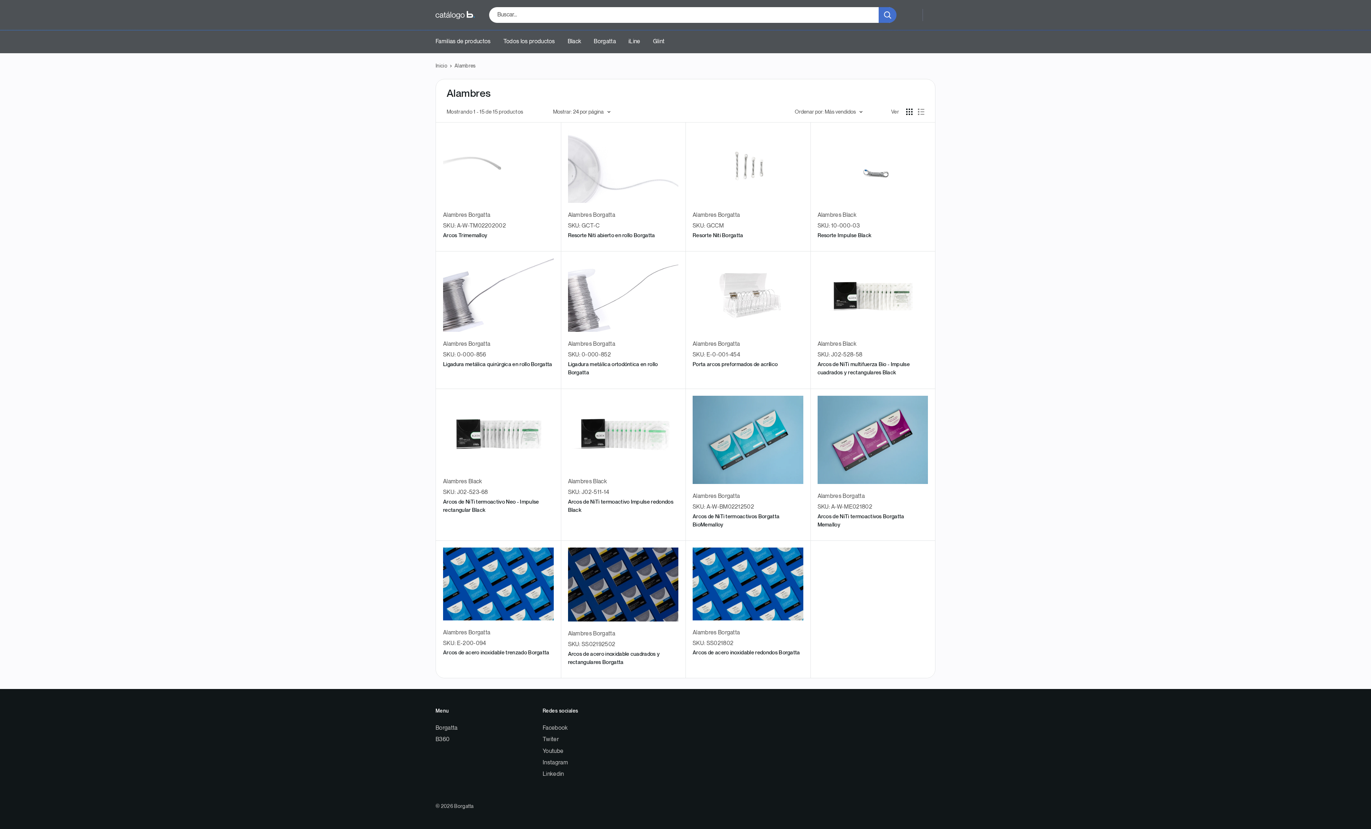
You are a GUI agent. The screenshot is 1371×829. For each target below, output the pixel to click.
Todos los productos (529, 42)
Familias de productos (463, 42)
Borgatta (605, 42)
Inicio (441, 66)
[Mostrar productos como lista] (921, 112)
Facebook (555, 728)
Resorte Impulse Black (845, 235)
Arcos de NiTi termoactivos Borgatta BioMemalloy (736, 521)
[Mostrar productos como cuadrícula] (909, 112)
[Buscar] (888, 15)
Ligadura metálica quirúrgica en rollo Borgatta (497, 364)
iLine (634, 42)
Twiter (551, 739)
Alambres (465, 66)
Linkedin (553, 774)
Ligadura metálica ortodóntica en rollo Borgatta (613, 368)
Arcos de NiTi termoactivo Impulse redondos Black (620, 506)
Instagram (555, 763)
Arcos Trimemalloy (465, 235)
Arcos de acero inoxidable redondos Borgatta (746, 652)
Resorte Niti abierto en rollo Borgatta (611, 235)
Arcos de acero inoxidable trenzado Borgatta (496, 652)
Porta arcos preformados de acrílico (735, 364)
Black (575, 42)
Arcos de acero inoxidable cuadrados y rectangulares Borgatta (614, 658)
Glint (659, 42)
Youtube (553, 751)
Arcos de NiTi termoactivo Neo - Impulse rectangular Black (491, 506)
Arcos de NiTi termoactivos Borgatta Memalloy (861, 521)
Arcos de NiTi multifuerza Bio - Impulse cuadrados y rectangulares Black (864, 368)
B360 (443, 739)
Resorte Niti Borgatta (718, 235)
